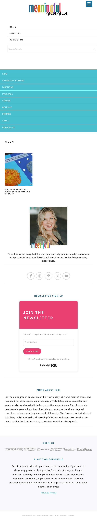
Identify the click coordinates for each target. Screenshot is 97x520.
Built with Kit (48, 365)
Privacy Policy (48, 492)
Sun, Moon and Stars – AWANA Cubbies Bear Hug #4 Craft (17, 192)
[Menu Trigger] (89, 4)
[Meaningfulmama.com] (48, 16)
